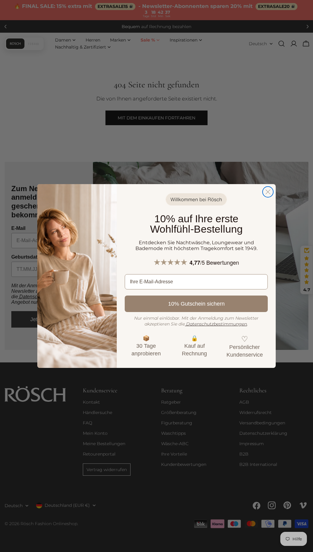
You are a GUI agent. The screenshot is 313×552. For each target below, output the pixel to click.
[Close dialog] (268, 192)
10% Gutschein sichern (196, 304)
